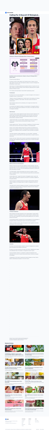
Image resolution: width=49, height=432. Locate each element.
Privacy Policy (36, 420)
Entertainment (23, 424)
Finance (23, 425)
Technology (23, 420)
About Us (29, 420)
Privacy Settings (42, 429)
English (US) (37, 429)
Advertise (29, 424)
